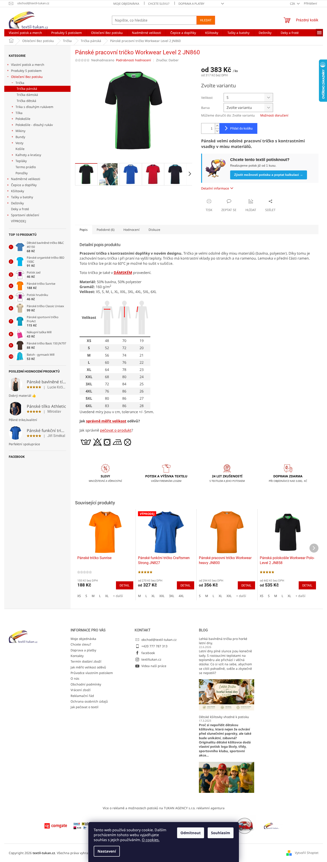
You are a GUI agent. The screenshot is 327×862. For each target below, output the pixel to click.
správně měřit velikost (106, 421)
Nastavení (107, 851)
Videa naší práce (153, 666)
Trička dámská (27, 95)
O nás (75, 678)
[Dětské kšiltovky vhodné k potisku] (226, 777)
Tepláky (21, 161)
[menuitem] (25, 32)
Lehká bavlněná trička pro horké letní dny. (223, 641)
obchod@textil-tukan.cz (159, 639)
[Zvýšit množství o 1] (217, 125)
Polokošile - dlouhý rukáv (34, 125)
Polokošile (23, 119)
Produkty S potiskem (26, 70)
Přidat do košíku (241, 128)
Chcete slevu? (158, 4)
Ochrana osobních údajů (89, 701)
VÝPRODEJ (18, 221)
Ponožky (22, 173)
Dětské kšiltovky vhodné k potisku (224, 717)
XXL (162, 596)
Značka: (167, 60)
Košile (20, 149)
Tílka (19, 113)
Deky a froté (20, 209)
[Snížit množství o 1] (217, 131)
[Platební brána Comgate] (55, 825)
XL (107, 596)
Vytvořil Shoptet (306, 852)
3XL (171, 596)
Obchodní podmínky (86, 684)
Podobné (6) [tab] (105, 229)
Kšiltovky (17, 191)
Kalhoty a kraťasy (28, 155)
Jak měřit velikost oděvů (88, 667)
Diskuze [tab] (154, 229)
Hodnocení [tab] (131, 229)
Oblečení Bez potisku (27, 77)
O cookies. (151, 839)
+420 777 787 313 (154, 646)
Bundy (20, 137)
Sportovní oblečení (25, 215)
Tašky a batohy (22, 197)
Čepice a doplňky (24, 185)
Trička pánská (27, 88)
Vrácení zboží (81, 690)
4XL (181, 596)
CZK (293, 4)
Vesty (19, 143)
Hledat (205, 20)
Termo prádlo (26, 167)
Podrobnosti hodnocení (133, 60)
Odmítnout (190, 832)
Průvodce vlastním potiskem (92, 673)
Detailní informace (215, 188)
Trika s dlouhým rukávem (34, 107)
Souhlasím (220, 832)
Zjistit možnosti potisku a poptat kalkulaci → (268, 174)
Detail (125, 585)
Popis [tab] (84, 229)
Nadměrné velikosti (25, 179)
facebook (148, 653)
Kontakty (77, 656)
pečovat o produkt (115, 430)
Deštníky (17, 203)
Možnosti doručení (274, 115)
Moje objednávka (126, 4)
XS (79, 596)
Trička (20, 83)
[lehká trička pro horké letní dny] (226, 694)
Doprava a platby (191, 4)
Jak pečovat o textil (84, 707)
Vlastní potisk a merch (27, 64)
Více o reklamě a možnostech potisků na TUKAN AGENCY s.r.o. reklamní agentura (164, 808)
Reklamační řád (82, 696)
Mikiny (20, 131)
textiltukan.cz (151, 659)
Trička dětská (26, 101)
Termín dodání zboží (86, 661)
